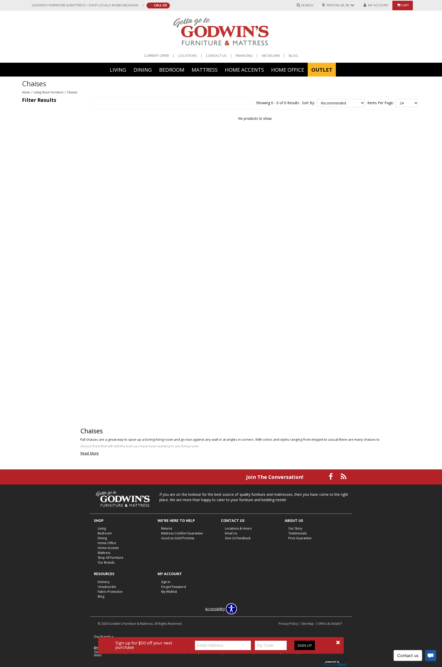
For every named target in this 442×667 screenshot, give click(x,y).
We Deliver (271, 55)
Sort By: (308, 103)
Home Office (287, 69)
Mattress (205, 69)
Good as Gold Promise (177, 538)
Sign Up (304, 645)
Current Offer (156, 55)
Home (26, 92)
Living (118, 69)
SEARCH (307, 5)
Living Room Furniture (48, 92)
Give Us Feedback (238, 538)
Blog (293, 55)
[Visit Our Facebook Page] (331, 476)
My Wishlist (169, 591)
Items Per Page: (380, 103)
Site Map (308, 623)
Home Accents (244, 69)
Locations (187, 55)
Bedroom (171, 69)
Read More (89, 453)
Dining (143, 69)
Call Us (160, 5)
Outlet (321, 69)
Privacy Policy (288, 623)
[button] (338, 643)
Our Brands (106, 562)
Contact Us (216, 55)
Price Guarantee (300, 538)
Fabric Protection (110, 591)
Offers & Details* (329, 623)
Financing (244, 55)
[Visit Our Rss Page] (343, 476)
